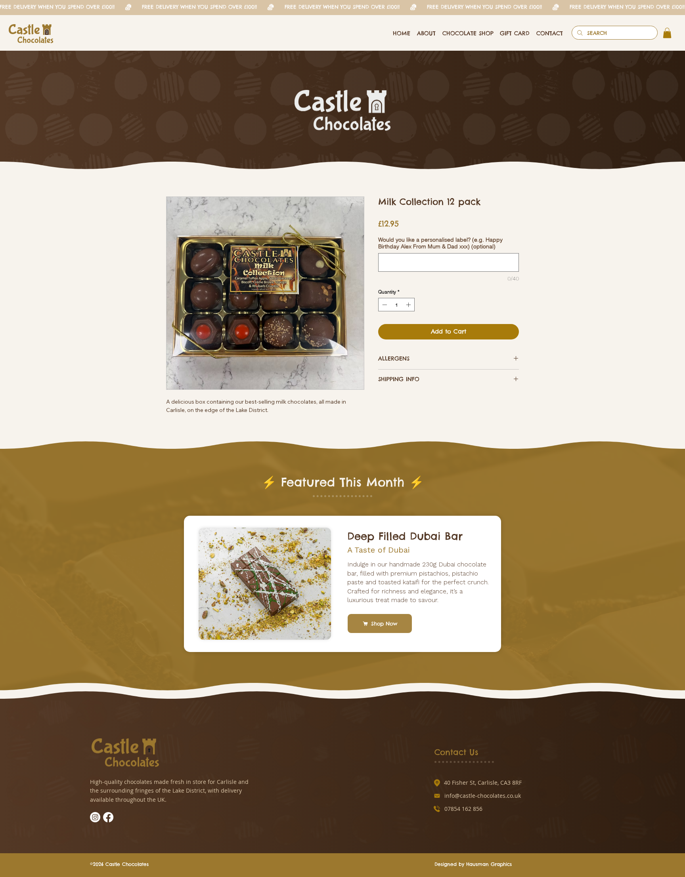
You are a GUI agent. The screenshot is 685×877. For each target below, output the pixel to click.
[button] (667, 33)
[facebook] (108, 826)
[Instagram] (95, 826)
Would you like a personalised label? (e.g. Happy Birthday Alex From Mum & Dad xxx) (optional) (440, 243)
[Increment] (409, 304)
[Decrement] (383, 304)
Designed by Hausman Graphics (473, 873)
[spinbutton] (396, 304)
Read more (180, 427)
